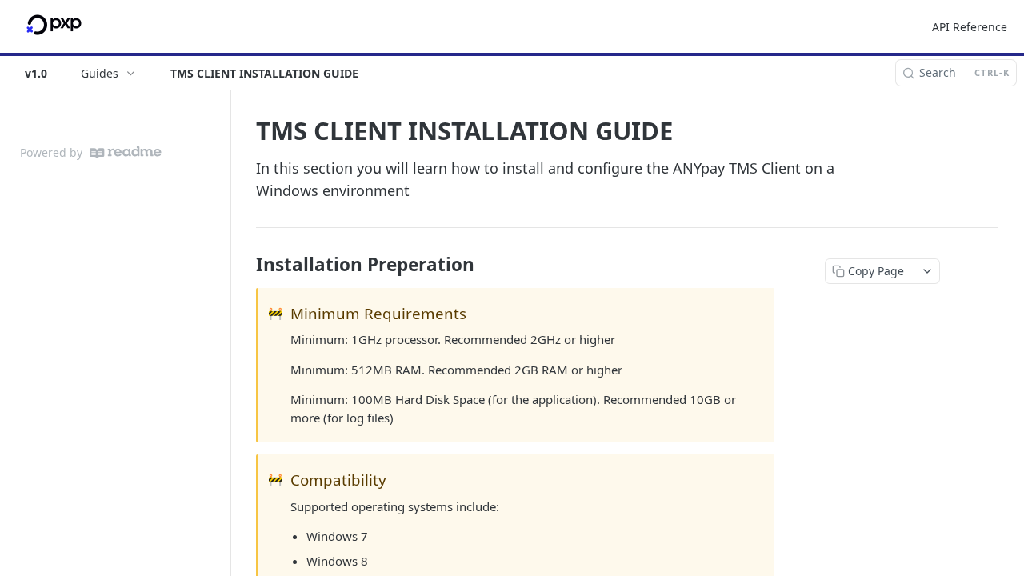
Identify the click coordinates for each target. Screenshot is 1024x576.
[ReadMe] (126, 152)
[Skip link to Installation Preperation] (245, 265)
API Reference (969, 26)
